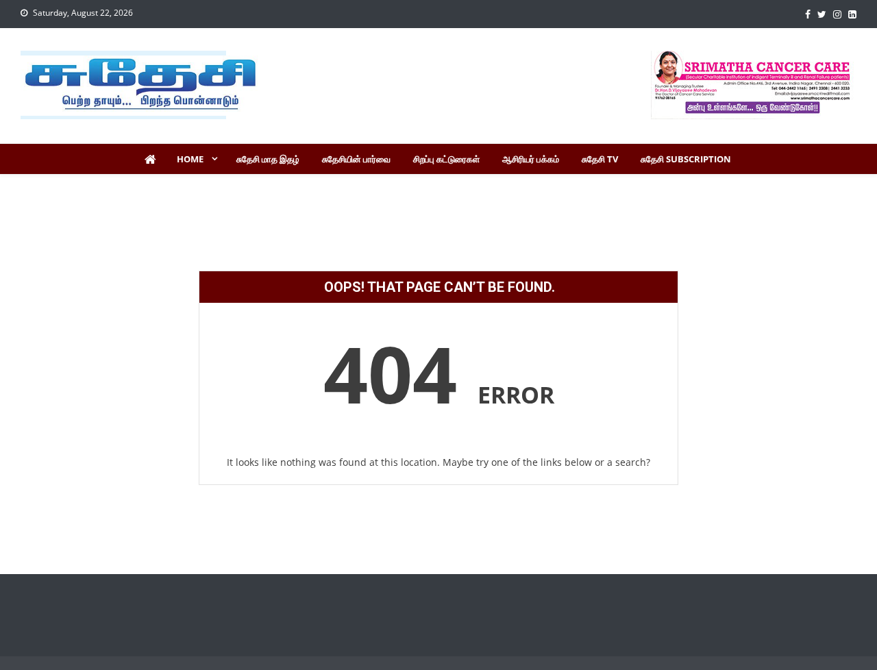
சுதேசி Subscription (686, 159)
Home (190, 159)
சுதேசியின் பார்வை (356, 159)
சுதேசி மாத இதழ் (267, 159)
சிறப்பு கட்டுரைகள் (446, 159)
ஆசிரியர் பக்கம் (530, 159)
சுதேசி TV (600, 159)
